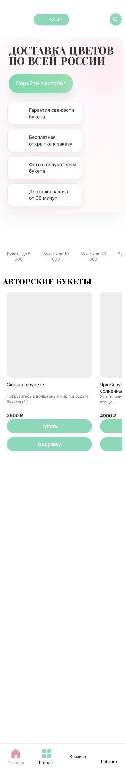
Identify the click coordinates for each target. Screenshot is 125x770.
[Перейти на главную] (15, 19)
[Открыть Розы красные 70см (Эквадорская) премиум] (49, 700)
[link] (109, 754)
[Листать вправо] (112, 234)
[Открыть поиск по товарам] (116, 19)
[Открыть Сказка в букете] (49, 335)
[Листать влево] (12, 234)
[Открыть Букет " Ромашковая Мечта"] (49, 517)
